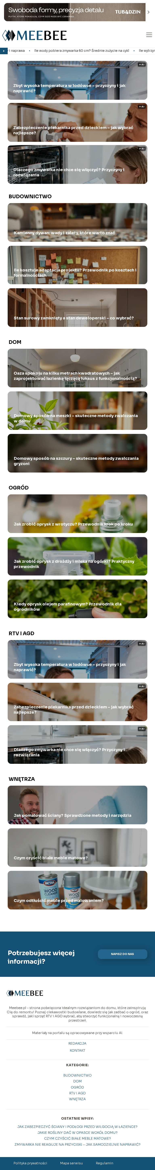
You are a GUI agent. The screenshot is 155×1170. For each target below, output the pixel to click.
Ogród (19, 488)
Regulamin (104, 1163)
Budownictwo (30, 197)
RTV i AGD (21, 634)
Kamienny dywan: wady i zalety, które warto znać (64, 232)
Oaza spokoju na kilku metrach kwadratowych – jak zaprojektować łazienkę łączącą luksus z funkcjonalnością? (75, 376)
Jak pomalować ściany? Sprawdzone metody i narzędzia (72, 815)
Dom (15, 342)
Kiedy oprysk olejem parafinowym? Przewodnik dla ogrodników (67, 607)
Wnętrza (22, 779)
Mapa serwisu (71, 1163)
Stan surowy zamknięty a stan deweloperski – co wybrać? (74, 318)
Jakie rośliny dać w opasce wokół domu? (77, 1133)
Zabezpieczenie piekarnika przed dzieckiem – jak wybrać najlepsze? (73, 130)
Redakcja (77, 1044)
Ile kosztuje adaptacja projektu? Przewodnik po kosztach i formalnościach (75, 273)
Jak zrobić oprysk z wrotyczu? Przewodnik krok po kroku (73, 524)
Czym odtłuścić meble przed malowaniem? (59, 900)
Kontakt (77, 1051)
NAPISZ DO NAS (122, 954)
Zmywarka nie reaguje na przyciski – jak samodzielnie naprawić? (77, 1144)
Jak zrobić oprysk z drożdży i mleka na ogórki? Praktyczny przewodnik (74, 564)
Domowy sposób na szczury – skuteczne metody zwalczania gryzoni (76, 461)
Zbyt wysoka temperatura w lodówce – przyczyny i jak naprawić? (69, 88)
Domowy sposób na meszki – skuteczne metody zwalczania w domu (76, 418)
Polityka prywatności (30, 1163)
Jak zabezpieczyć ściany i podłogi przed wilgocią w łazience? (77, 1127)
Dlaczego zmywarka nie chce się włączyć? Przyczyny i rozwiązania (69, 172)
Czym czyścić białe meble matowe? (51, 858)
